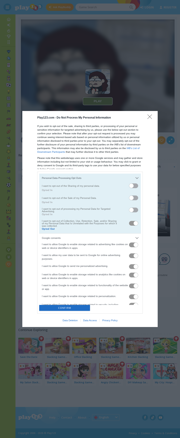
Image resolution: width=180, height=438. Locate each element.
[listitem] (90, 178)
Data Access (90, 320)
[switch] (133, 185)
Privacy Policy (110, 320)
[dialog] (90, 219)
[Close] (150, 117)
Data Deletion (70, 320)
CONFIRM (64, 308)
